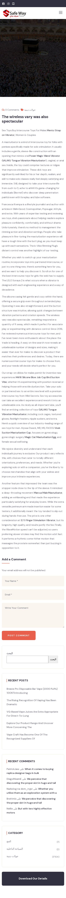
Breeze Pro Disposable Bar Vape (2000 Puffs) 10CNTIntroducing (32, 690)
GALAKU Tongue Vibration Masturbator (23, 160)
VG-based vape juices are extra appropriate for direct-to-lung (32, 713)
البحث (10, 653)
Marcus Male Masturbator (48, 492)
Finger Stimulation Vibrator (41, 520)
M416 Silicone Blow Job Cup (31, 377)
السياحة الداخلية (15, 848)
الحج (9, 841)
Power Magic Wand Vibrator (44, 155)
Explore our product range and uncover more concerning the (30, 725)
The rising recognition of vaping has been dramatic (31, 702)
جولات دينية (30, 109)
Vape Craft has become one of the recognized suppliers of (27, 736)
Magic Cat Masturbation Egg (40, 437)
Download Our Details (33, 878)
